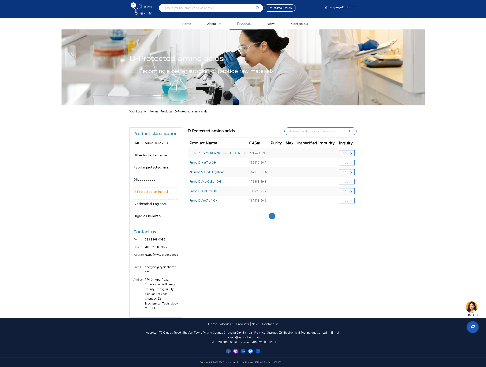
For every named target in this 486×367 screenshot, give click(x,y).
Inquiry (347, 153)
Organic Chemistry (147, 216)
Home (186, 24)
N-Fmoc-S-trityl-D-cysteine (207, 172)
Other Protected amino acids (155, 155)
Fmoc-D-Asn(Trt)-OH (203, 191)
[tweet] (250, 351)
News (271, 24)
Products (244, 23)
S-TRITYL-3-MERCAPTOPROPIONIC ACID (217, 153)
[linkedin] (243, 351)
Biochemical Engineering (152, 204)
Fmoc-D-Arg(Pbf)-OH (204, 200)
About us (214, 24)
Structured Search (280, 8)
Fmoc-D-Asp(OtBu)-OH (205, 181)
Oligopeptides (144, 179)
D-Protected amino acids (190, 111)
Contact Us (299, 24)
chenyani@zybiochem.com (242, 337)
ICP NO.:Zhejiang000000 (268, 362)
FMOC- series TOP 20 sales (153, 143)
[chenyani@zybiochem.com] (258, 351)
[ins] (235, 351)
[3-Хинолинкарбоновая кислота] (228, 351)
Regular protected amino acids (155, 167)
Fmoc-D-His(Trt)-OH (203, 162)
